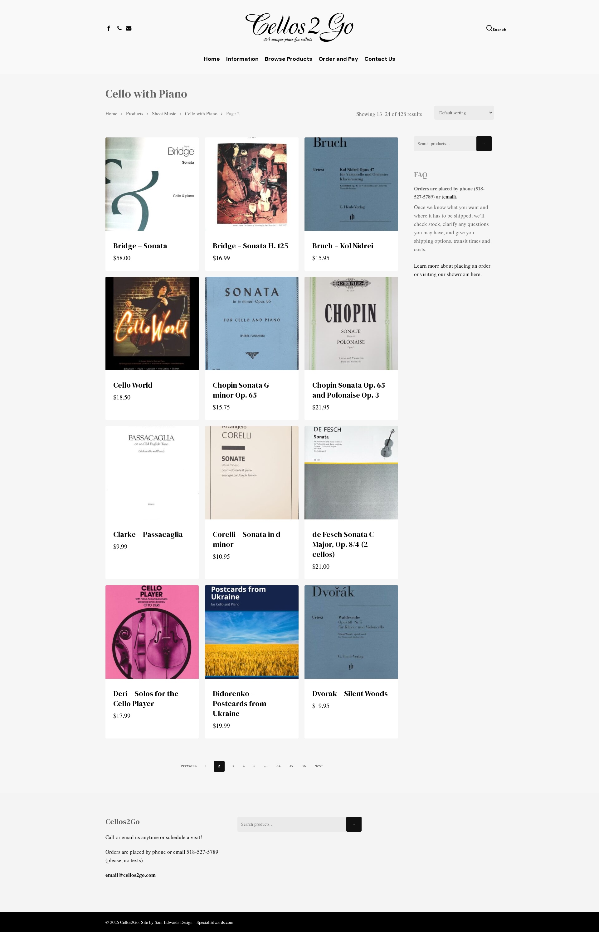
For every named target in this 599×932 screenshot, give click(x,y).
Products (134, 113)
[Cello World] (152, 323)
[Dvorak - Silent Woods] (351, 632)
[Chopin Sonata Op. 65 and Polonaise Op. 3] (351, 323)
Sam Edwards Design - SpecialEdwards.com (194, 922)
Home (111, 113)
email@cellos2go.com (130, 875)
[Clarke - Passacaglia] (152, 472)
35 (291, 765)
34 (278, 765)
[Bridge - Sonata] (152, 184)
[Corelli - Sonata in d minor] (252, 472)
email (449, 196)
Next (318, 765)
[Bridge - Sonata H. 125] (252, 184)
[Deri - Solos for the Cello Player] (152, 632)
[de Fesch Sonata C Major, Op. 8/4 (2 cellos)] (351, 472)
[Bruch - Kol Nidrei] (351, 184)
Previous (189, 765)
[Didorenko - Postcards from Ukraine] (252, 632)
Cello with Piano (201, 113)
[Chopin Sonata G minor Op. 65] (252, 323)
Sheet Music (164, 113)
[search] (490, 28)
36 (304, 765)
